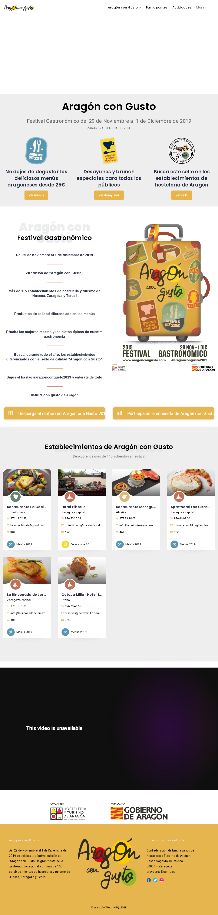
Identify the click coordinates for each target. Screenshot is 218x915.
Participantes (157, 7)
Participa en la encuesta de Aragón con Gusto (170, 413)
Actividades (181, 7)
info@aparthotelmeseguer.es (137, 525)
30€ (12, 532)
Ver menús (36, 195)
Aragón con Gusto (123, 7)
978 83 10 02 (127, 518)
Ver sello (182, 195)
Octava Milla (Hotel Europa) (87, 594)
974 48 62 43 (18, 518)
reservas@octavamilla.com (82, 613)
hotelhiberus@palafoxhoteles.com (83, 525)
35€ (176, 532)
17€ (67, 532)
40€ (12, 619)
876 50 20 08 (73, 518)
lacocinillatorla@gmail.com (27, 525)
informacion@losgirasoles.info (192, 525)
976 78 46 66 (73, 606)
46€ (121, 532)
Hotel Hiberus (74, 506)
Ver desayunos (109, 195)
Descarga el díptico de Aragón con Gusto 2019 (61, 413)
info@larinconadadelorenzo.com (28, 613)
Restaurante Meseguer (136, 506)
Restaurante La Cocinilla (29, 506)
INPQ (116, 907)
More (200, 7)
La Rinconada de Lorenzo (29, 594)
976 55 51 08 (18, 606)
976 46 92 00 (182, 518)
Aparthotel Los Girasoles (193, 506)
